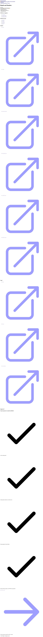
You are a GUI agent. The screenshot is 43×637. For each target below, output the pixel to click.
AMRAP (3, 20)
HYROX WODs (4, 16)
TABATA (3, 23)
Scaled (3, 8)
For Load (3, 22)
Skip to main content (3, 0)
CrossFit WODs (4, 15)
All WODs (3, 14)
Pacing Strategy (7, 8)
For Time (3, 21)
